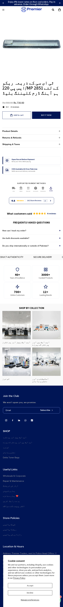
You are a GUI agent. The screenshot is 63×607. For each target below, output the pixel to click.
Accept (30, 585)
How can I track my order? (31, 230)
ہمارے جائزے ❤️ (10, 496)
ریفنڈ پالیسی (9, 529)
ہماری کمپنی (9, 491)
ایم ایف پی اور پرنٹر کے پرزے (17, 442)
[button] (39, 213)
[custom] (6, 420)
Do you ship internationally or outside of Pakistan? (31, 245)
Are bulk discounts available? (31, 238)
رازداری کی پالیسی (12, 534)
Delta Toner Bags (11, 457)
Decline (30, 592)
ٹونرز (6, 447)
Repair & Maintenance (13, 481)
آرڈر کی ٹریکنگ (10, 486)
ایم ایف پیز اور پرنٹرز (14, 437)
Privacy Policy (19, 578)
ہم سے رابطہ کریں (11, 501)
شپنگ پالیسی (9, 524)
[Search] (53, 10)
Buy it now (46, 115)
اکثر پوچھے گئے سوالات (14, 506)
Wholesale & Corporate (14, 476)
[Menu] (3, 9)
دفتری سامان (9, 452)
